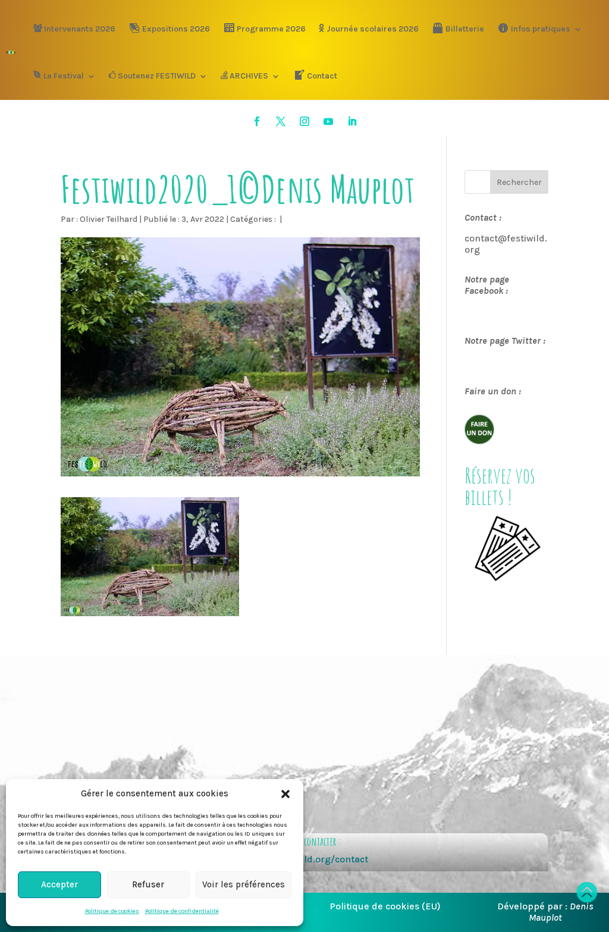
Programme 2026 (271, 29)
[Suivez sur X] (280, 121)
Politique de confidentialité (182, 911)
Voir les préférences (243, 884)
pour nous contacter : (304, 841)
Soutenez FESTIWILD (157, 76)
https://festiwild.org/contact (304, 859)
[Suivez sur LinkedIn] (352, 121)
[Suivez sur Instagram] (304, 121)
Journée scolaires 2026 (373, 29)
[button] (285, 794)
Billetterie (464, 29)
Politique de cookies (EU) (385, 906)
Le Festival (63, 76)
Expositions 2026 (176, 29)
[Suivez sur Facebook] (256, 121)
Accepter (59, 884)
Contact (322, 76)
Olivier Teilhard (108, 219)
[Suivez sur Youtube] (328, 121)
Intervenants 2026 (79, 29)
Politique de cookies (112, 911)
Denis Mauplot (561, 911)
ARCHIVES (249, 76)
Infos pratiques (540, 29)
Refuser (148, 884)
